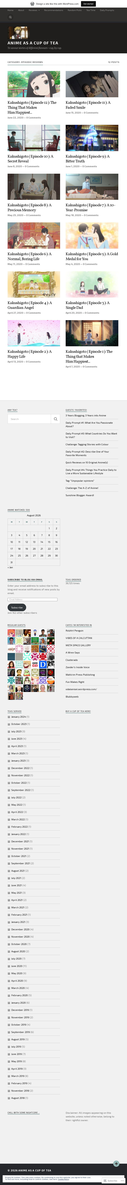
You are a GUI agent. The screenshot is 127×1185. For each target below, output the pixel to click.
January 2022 (18, 834)
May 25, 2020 (15, 215)
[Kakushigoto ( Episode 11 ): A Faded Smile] (92, 84)
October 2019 (18, 1024)
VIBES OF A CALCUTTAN (79, 637)
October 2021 (18, 855)
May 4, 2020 (73, 264)
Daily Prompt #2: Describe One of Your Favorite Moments (87, 453)
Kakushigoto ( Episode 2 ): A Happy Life (30, 354)
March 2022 (18, 819)
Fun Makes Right (75, 681)
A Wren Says (73, 652)
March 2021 (17, 907)
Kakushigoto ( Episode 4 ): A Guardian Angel (30, 306)
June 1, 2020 (72, 166)
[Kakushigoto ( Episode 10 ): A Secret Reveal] (34, 138)
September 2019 (20, 1031)
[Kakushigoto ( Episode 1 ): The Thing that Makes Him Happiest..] (92, 333)
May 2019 (16, 1061)
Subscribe (17, 607)
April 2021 (17, 899)
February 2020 (19, 995)
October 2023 (18, 723)
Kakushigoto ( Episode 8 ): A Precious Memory (29, 208)
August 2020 (18, 951)
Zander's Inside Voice (78, 667)
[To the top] (116, 1164)
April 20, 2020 (74, 312)
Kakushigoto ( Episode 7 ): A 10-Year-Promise (90, 208)
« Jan (10, 567)
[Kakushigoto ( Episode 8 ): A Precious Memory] (34, 187)
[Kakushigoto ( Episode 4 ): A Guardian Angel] (34, 284)
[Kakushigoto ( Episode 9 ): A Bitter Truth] (92, 138)
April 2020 (17, 980)
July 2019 (16, 1046)
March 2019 (17, 1075)
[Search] (10, 17)
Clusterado (72, 659)
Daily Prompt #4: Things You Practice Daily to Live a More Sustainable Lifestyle (91, 471)
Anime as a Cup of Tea (33, 43)
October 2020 (19, 943)
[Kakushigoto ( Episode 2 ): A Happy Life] (34, 333)
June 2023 (16, 738)
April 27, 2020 (15, 312)
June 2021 (16, 885)
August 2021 (18, 870)
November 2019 (20, 1017)
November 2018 (20, 1090)
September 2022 (20, 789)
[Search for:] (34, 419)
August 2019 (18, 1039)
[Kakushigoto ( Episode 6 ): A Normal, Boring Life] (34, 235)
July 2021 (16, 877)
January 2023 (18, 760)
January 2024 (18, 716)
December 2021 (20, 841)
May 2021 (16, 892)
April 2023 (17, 746)
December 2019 (20, 1009)
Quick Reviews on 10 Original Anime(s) (87, 462)
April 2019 (17, 1068)
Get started (88, 4)
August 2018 (18, 1097)
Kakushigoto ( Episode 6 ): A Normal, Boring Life (29, 257)
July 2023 (16, 731)
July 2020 (16, 958)
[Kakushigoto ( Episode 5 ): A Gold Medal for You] (92, 235)
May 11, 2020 (15, 264)
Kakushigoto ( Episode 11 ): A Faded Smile (88, 105)
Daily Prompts (107, 10)
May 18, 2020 (73, 215)
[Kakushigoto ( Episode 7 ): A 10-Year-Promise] (92, 187)
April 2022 (17, 811)
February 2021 (19, 914)
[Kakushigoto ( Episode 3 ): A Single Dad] (92, 284)
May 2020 (16, 973)
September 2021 (20, 863)
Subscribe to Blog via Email (25, 579)
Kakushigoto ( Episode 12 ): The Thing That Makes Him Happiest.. (32, 107)
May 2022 (16, 804)
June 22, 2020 (15, 117)
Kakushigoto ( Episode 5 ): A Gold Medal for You (92, 257)
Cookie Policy (63, 1179)
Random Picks (75, 10)
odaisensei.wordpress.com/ (81, 689)
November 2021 (20, 848)
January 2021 (18, 921)
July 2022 (16, 797)
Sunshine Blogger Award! (80, 495)
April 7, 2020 (73, 366)
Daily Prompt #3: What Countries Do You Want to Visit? (91, 435)
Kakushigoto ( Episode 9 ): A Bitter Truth (87, 159)
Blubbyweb (72, 696)
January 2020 (18, 1002)
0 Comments (33, 117)
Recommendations (53, 10)
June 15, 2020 (73, 112)
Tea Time (90, 10)
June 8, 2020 (15, 166)
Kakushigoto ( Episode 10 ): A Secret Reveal (30, 159)
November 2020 (20, 936)
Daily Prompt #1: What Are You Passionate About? (89, 424)
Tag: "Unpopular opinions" (80, 480)
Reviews (33, 10)
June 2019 (16, 1053)
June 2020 (16, 965)
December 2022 (20, 767)
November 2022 (20, 775)
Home (10, 10)
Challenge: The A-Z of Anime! (82, 487)
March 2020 (18, 987)
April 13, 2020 (15, 361)
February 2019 (19, 1083)
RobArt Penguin (74, 630)
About (21, 10)
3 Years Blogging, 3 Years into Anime (86, 415)
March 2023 (18, 753)
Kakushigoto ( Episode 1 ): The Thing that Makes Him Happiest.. (89, 356)
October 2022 (19, 782)
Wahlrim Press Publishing (80, 674)
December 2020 (20, 929)
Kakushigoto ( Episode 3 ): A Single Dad (87, 306)
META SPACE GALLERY (78, 645)
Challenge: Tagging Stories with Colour (87, 444)
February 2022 (19, 826)
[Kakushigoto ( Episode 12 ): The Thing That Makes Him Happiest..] (34, 84)
